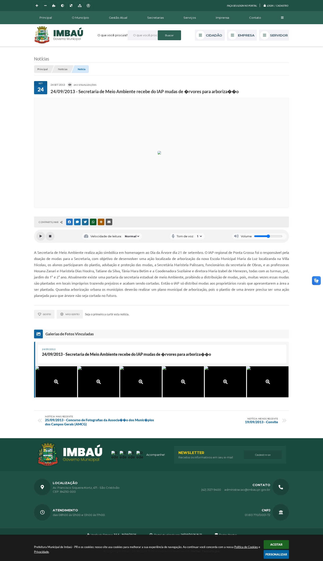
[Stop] (50, 236)
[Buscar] (169, 35)
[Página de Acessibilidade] (88, 5)
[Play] (40, 236)
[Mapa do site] (79, 5)
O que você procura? (113, 35)
